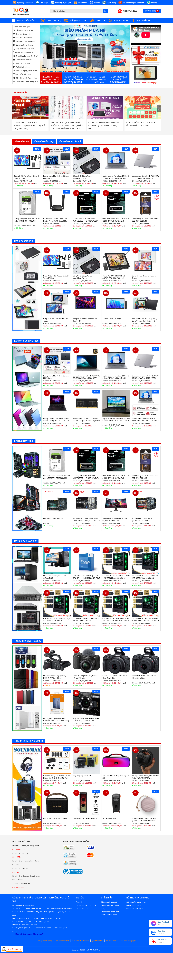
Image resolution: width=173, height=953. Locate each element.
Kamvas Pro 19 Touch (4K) (112, 319)
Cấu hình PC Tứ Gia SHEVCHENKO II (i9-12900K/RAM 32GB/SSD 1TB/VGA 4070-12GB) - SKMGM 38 (116, 577)
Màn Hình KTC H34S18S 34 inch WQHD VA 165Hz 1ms (114, 520)
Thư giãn (79, 902)
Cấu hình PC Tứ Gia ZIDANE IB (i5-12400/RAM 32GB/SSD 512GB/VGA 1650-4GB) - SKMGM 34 (115, 620)
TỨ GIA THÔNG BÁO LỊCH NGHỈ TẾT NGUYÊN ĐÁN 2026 (103, 124)
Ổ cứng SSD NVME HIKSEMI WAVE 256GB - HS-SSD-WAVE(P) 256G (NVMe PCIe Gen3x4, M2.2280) (85, 220)
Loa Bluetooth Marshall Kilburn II (55, 818)
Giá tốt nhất (100, 20)
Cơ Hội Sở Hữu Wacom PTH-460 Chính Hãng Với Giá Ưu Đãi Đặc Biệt (66, 126)
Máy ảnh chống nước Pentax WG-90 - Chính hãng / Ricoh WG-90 (86, 720)
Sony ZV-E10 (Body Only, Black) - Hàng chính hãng (85, 677)
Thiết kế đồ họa (112, 941)
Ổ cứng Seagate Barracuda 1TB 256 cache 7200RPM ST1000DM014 (27, 220)
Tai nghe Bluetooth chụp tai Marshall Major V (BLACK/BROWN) (145, 777)
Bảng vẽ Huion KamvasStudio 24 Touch (55, 320)
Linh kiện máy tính (62, 941)
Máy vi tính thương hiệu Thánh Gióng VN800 (54, 577)
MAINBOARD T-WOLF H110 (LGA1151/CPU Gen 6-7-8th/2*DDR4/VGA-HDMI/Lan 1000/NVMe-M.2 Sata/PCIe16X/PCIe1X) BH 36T (143, 520)
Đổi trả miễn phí (143, 20)
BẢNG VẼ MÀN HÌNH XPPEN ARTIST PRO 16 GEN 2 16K (113, 277)
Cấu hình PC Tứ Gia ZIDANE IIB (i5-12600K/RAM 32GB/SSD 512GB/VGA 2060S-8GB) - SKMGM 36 (56, 620)
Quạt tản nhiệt (97, 941)
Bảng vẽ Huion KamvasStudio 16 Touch (144, 277)
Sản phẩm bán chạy (44, 142)
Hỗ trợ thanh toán (133, 905)
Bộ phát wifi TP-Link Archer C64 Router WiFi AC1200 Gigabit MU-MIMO (55, 220)
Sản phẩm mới (22, 142)
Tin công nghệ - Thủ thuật (86, 905)
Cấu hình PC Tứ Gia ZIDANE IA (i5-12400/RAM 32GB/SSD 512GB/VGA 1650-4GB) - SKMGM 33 (145, 620)
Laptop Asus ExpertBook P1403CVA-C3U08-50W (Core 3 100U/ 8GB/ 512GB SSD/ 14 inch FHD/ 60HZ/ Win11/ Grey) (86, 377)
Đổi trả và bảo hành (109, 915)
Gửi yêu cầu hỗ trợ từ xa (136, 902)
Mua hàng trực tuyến (134, 908)
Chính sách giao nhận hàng (110, 906)
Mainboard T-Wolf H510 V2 (53, 518)
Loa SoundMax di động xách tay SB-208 (115, 777)
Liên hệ (47, 685)
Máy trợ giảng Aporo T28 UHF (84, 776)
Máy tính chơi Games (80, 941)
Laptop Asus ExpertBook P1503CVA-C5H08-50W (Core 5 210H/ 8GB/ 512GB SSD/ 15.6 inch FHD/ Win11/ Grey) (145, 177)
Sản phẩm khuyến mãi (70, 142)
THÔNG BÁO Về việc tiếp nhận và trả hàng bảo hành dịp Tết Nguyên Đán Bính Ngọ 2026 (141, 126)
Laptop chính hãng (44, 941)
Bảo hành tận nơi (121, 20)
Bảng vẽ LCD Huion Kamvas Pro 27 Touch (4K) (86, 320)
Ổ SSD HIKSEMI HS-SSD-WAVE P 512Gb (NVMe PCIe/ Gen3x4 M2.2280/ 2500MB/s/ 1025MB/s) (115, 220)
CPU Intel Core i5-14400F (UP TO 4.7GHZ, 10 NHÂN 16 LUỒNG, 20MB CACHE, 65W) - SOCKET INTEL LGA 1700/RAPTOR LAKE (86, 577)
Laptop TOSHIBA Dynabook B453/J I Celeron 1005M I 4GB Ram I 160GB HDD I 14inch (116, 420)
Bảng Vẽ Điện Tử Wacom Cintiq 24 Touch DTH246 (27, 177)
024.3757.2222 (130, 11)
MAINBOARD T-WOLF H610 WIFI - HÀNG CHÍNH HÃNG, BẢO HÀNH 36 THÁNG (86, 520)
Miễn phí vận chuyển (78, 20)
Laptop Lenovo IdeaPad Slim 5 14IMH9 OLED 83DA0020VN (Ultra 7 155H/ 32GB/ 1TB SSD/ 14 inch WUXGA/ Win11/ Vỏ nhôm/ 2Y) (145, 420)
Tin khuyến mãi (82, 908)
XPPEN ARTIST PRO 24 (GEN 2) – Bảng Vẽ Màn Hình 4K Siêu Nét (145, 320)
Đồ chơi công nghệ (128, 941)
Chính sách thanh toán (110, 912)
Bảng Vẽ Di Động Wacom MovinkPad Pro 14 (82, 177)
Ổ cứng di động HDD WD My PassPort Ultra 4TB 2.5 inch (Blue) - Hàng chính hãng (56, 720)
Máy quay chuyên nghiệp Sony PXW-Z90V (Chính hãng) (54, 677)
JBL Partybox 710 (109, 818)
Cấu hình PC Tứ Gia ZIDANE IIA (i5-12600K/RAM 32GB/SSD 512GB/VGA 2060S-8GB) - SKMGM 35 (86, 620)
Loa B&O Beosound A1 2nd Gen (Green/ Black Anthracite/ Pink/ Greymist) (144, 820)
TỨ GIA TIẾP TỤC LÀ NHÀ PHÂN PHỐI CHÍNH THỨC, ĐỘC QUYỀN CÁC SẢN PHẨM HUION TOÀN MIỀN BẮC (30, 126)
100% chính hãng (54, 20)
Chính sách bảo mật (109, 902)
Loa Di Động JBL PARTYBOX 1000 (86, 818)
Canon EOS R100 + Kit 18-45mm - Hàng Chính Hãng (115, 677)
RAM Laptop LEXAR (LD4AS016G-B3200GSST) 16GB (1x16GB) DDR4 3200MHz (86, 420)
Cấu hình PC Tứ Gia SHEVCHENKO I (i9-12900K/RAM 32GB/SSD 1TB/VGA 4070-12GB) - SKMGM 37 (145, 577)
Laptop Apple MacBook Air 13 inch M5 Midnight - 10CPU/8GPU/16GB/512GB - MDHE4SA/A (56, 177)
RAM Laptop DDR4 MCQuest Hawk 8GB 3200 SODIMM (145, 220)
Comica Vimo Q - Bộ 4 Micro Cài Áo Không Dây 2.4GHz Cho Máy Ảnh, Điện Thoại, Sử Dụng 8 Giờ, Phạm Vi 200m (56, 777)
